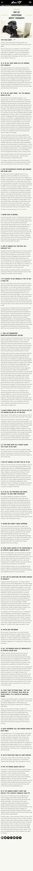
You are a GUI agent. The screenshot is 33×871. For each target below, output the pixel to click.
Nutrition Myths (22, 209)
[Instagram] (11, 837)
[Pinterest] (8, 837)
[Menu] (30, 2)
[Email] (14, 837)
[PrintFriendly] (17, 837)
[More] (20, 837)
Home (3, 5)
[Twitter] (5, 837)
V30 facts (8, 5)
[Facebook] (2, 837)
